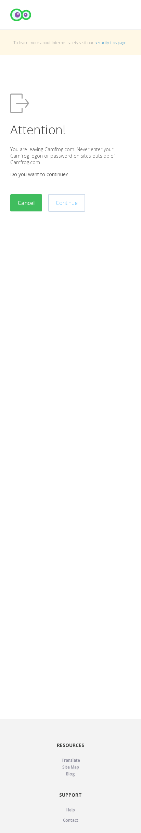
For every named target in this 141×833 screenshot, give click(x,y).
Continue (67, 203)
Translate (70, 760)
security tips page (111, 43)
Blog (70, 774)
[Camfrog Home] (20, 15)
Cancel (26, 203)
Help (70, 810)
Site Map (70, 767)
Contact (70, 820)
